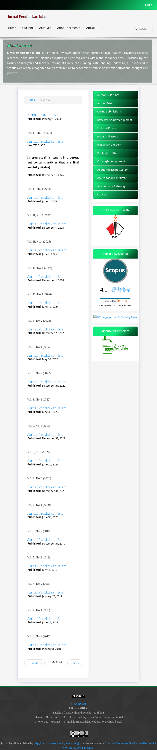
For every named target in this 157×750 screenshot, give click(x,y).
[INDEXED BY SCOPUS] (115, 271)
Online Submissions (109, 111)
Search (143, 28)
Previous (34, 663)
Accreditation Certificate (112, 178)
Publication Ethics (108, 153)
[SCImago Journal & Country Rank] (115, 317)
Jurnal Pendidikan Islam (28, 17)
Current (27, 28)
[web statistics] (78, 698)
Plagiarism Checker (109, 144)
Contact (102, 194)
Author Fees (104, 103)
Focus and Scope (107, 136)
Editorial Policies (107, 128)
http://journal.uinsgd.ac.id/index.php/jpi (57, 743)
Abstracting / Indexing (111, 186)
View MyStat (78, 703)
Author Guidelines (108, 95)
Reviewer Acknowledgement (114, 120)
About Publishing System (112, 169)
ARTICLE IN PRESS (42, 115)
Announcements (68, 28)
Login (148, 5)
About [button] (91, 28)
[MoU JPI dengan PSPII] (115, 227)
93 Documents (120, 291)
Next (75, 663)
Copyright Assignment (111, 161)
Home (12, 28)
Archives (45, 28)
